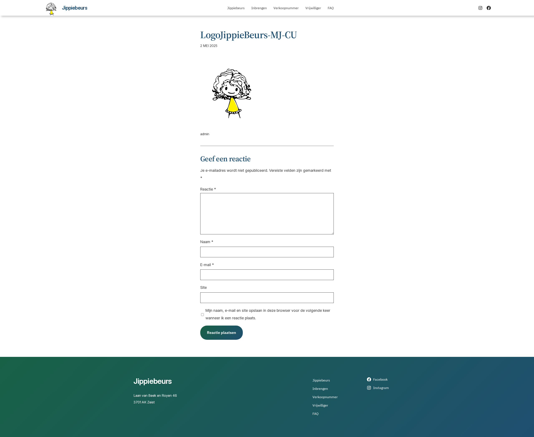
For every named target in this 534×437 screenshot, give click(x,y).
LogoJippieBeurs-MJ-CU (248, 34)
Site (203, 287)
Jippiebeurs (74, 8)
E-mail (207, 265)
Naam (206, 242)
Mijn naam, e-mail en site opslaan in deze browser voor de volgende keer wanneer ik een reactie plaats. (267, 314)
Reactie (208, 189)
